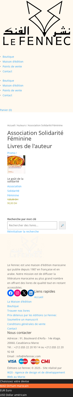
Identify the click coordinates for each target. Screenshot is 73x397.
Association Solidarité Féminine (14, 190)
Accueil (11, 125)
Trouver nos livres (18, 310)
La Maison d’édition (19, 301)
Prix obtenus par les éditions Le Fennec (32, 315)
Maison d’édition (13, 61)
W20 (10, 372)
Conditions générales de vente (26, 324)
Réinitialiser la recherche (23, 231)
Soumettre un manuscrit (22, 319)
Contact (7, 71)
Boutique (8, 56)
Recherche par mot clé (21, 219)
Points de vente (12, 66)
